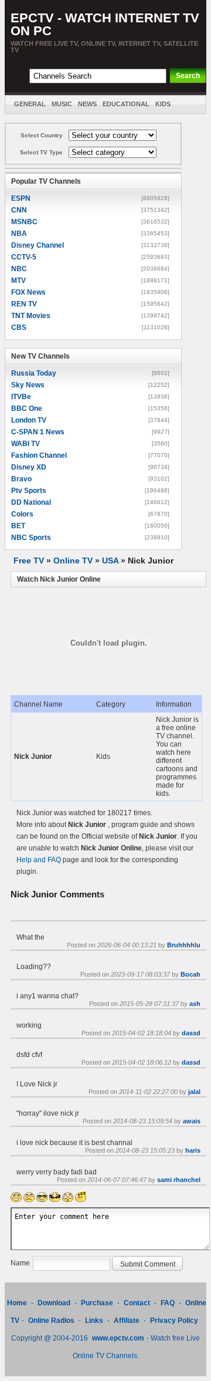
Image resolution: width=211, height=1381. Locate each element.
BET (18, 526)
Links (94, 1320)
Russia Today (33, 373)
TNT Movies (30, 316)
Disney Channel (37, 245)
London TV (28, 420)
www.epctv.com (118, 1338)
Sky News (28, 385)
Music (62, 103)
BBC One (26, 408)
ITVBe (21, 397)
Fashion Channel (39, 455)
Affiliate (126, 1320)
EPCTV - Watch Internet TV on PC (105, 24)
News (87, 103)
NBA (19, 233)
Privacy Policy (174, 1320)
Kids (163, 103)
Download (55, 1303)
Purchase (97, 1303)
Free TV (28, 560)
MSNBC (24, 222)
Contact (137, 1303)
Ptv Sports (28, 491)
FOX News (28, 292)
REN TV (24, 304)
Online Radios (51, 1320)
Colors (22, 514)
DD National (31, 502)
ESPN (20, 198)
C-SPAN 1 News (37, 432)
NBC (19, 269)
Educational (126, 103)
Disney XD (28, 467)
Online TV (73, 560)
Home (17, 1303)
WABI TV (25, 444)
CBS (18, 327)
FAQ (168, 1303)
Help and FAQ (38, 860)
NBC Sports (31, 538)
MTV (18, 280)
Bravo (21, 479)
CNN (19, 210)
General (30, 103)
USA (110, 560)
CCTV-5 (23, 257)
